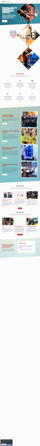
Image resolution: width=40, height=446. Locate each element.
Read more (3, 206)
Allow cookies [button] (9, 444)
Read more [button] (6, 442)
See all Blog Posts (20, 234)
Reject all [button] (4, 444)
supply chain (13, 34)
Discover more (7, 89)
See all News (20, 208)
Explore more (4, 123)
